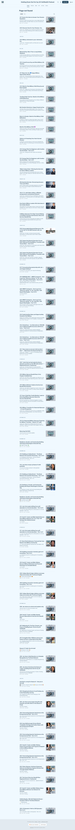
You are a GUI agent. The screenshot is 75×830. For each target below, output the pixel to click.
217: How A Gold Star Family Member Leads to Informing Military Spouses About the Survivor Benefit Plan (32, 397)
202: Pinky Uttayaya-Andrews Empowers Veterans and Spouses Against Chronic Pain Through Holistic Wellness (31, 768)
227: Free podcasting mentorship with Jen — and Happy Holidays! (32, 268)
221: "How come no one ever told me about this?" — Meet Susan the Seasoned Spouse (31, 350)
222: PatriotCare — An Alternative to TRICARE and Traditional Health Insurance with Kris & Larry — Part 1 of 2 (32, 338)
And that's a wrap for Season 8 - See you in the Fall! (31, 682)
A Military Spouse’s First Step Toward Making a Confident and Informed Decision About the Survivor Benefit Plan (32, 215)
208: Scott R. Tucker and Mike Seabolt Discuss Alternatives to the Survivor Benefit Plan (31, 616)
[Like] (20, 24)
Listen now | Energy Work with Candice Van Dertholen (31, 152)
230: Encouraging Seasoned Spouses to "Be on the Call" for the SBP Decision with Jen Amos (31, 230)
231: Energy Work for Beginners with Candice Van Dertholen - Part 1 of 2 (32, 159)
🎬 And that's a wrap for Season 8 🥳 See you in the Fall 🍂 (32, 684)
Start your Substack (34, 824)
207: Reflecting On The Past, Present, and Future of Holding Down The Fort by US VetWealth (31, 627)
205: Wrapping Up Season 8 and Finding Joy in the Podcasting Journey (32, 692)
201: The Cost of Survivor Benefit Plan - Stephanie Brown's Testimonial (30, 778)
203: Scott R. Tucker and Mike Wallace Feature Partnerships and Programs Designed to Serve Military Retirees (32, 746)
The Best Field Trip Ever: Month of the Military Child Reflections (32, 97)
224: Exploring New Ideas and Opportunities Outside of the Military (32, 315)
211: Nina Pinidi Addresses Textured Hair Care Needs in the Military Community (32, 542)
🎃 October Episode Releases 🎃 (26, 576)
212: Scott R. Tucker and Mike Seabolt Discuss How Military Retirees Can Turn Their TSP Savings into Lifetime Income (32, 518)
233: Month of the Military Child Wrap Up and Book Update (32, 87)
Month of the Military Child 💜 (28, 127)
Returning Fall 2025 (25, 431)
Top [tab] (24, 14)
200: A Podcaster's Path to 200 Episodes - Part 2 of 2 (31, 809)
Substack (31, 827)
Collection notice (44, 821)
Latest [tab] (21, 14)
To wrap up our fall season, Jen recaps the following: (30, 270)
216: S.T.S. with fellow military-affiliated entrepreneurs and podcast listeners (30, 193)
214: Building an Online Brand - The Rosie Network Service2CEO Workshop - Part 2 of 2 (32, 454)
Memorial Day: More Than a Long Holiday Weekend (31, 52)
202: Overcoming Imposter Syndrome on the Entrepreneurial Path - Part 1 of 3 (32, 756)
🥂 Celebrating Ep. (23, 802)
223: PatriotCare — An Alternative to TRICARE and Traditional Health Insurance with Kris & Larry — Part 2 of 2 (32, 326)
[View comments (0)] (28, 24)
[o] (50, 19)
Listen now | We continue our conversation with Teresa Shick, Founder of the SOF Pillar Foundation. (32, 246)
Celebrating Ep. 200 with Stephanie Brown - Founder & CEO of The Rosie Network (31, 799)
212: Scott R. (22, 521)
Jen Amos (26, 23)
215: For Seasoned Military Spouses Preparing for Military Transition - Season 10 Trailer (32, 421)
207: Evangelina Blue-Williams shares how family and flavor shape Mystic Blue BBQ (31, 638)
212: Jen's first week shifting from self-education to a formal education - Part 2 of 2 (31, 507)
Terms (39, 821)
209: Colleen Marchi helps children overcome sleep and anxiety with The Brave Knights (32, 574)
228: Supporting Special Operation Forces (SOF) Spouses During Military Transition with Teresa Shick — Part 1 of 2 (32, 254)
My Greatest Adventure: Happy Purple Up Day (32, 107)
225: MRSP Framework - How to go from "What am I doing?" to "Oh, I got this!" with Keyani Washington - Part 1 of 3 (31, 301)
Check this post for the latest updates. (27, 432)
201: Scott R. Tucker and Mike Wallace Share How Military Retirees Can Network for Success (31, 789)
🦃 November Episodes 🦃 (25, 500)
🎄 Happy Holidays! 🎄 (24, 445)
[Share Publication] (60, 2)
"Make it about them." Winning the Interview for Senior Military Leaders (31, 169)
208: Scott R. (22, 619)
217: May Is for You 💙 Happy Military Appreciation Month (29, 73)
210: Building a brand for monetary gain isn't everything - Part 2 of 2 (31, 552)
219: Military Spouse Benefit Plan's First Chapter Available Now (30, 375)
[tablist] (23, 14)
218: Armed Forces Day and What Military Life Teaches (32, 63)
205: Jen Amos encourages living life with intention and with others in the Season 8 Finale (31, 703)
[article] (37, 21)
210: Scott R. (22, 567)
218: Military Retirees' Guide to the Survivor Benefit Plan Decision (31, 385)
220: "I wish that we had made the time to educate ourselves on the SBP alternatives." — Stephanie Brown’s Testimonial (32, 364)
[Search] (58, 2)
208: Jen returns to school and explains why (32, 606)
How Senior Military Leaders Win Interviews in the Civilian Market (32, 204)
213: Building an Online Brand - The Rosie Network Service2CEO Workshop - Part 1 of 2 (32, 474)
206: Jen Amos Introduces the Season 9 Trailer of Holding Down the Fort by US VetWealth (30, 668)
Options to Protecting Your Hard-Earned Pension (30, 139)
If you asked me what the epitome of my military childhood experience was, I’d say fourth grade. (32, 100)
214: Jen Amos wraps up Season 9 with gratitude (30, 465)
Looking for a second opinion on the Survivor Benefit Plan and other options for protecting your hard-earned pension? (32, 142)
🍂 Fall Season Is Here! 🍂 (25, 650)
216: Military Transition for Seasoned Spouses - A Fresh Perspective (32, 408)
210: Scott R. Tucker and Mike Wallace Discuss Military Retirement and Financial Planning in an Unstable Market (31, 564)
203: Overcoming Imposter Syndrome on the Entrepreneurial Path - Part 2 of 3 (32, 735)
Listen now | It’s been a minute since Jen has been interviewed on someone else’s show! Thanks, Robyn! (30, 234)
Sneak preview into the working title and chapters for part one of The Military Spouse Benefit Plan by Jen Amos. (31, 219)
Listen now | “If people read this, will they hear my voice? (31, 42)
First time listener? (23, 293)
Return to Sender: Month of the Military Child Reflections (32, 117)
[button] (28, 5)
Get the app (43, 824)
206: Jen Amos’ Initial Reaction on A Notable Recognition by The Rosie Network (31, 657)
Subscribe (65, 2)
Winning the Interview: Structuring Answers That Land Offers (31, 182)
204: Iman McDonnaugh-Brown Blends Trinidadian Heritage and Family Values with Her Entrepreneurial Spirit (31, 725)
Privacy (36, 821)
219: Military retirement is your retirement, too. (31, 40)
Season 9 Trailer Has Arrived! (27, 648)
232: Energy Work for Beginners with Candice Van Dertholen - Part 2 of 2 (32, 149)
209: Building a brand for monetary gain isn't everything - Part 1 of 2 (32, 583)
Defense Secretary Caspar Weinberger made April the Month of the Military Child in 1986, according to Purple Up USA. (32, 129)
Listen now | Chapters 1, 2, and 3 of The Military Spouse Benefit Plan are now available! (31, 353)
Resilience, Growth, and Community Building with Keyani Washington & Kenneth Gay (32, 442)
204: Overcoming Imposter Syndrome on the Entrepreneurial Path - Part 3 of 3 (32, 713)
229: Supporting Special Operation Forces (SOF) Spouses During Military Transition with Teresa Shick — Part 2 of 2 (32, 242)
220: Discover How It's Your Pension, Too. (31, 28)
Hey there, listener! (23, 706)
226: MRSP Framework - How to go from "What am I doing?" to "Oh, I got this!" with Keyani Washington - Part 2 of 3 (31, 290)
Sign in (71, 2)
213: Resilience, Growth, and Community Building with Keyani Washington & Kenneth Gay (31, 486)
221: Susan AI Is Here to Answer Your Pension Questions (32, 18)
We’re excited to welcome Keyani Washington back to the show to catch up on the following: (31, 305)
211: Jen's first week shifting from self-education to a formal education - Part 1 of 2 (31, 531)
